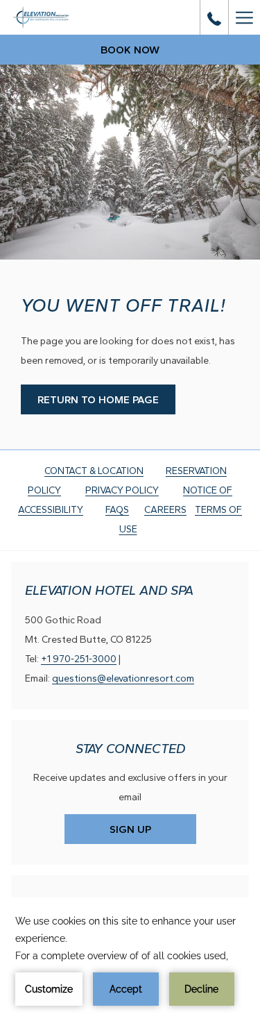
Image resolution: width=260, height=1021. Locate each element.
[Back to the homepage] (63, 17)
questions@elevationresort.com (123, 678)
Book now (130, 50)
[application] (130, 959)
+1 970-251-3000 (78, 659)
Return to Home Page (98, 400)
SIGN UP (130, 829)
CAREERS (165, 510)
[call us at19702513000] (214, 17)
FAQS (117, 510)
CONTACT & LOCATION (94, 471)
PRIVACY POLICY (122, 490)
